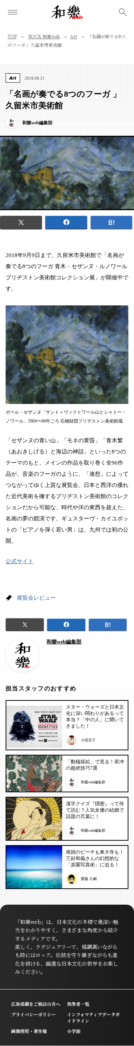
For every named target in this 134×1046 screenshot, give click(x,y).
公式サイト (20, 561)
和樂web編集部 (64, 642)
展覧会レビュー (36, 598)
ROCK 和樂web (44, 36)
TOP (12, 36)
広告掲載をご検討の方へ (35, 1004)
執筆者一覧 (78, 1004)
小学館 (73, 1031)
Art (73, 36)
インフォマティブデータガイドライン (93, 1017)
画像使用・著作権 (29, 1031)
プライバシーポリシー (33, 1014)
